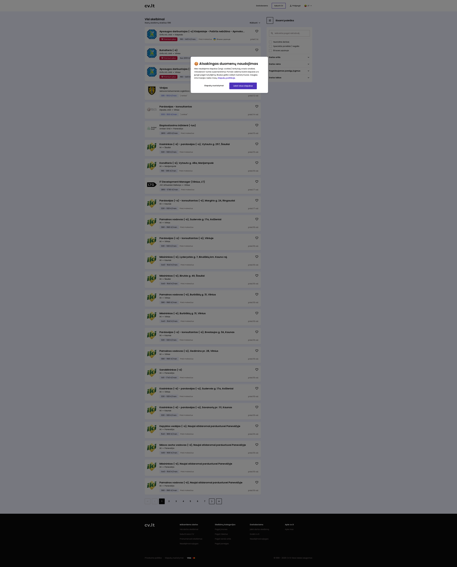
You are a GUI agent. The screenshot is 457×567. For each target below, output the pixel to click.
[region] (229, 75)
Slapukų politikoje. (227, 78)
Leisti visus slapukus (243, 85)
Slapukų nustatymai (214, 85)
